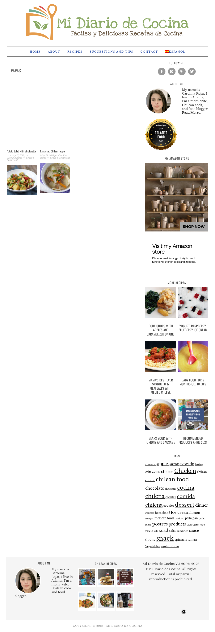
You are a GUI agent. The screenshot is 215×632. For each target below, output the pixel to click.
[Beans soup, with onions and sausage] (160, 415)
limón (195, 513)
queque (193, 524)
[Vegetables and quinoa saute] (87, 607)
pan (195, 518)
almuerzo (150, 464)
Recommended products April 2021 (192, 440)
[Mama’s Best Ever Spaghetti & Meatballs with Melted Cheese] (160, 357)
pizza (148, 524)
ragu (202, 524)
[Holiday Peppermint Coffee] (125, 607)
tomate (192, 539)
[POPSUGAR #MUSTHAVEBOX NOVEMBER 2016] (87, 584)
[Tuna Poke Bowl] (106, 607)
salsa (172, 531)
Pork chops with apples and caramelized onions (160, 329)
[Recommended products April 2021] (193, 415)
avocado (187, 464)
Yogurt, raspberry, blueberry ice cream (192, 327)
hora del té (162, 513)
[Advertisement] (72, 116)
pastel (202, 518)
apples (163, 463)
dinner (201, 505)
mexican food (164, 518)
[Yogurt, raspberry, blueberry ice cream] (193, 303)
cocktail (170, 497)
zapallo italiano (170, 546)
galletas (149, 513)
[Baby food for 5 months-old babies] (193, 357)
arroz (174, 464)
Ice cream (180, 512)
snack (165, 538)
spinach (180, 539)
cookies (168, 505)
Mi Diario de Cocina (107, 21)
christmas (170, 489)
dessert (184, 504)
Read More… (191, 112)
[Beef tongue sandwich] (106, 584)
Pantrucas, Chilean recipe (52, 151)
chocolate (154, 488)
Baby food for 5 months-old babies (193, 381)
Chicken (185, 471)
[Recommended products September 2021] (125, 584)
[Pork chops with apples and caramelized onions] (160, 303)
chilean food (172, 479)
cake (148, 472)
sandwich (182, 531)
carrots (156, 472)
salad (163, 530)
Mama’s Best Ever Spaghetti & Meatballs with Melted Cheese (160, 386)
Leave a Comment (60, 157)
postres (160, 524)
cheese (167, 471)
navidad (179, 518)
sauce (194, 530)
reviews (151, 531)
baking (199, 464)
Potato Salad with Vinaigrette (21, 151)
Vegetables (152, 546)
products (177, 524)
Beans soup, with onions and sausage (161, 440)
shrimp (150, 539)
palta (188, 518)
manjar (149, 518)
